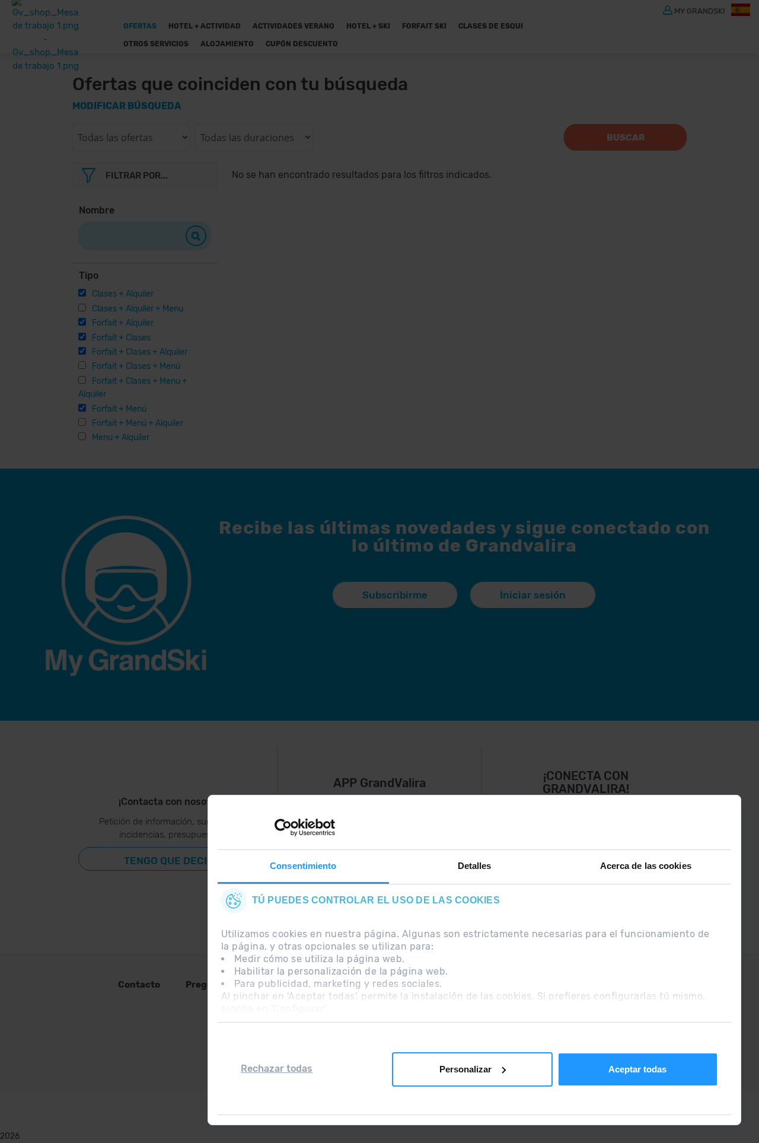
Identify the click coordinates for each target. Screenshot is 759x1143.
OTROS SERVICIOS (156, 44)
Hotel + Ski (368, 26)
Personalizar (465, 1069)
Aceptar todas (637, 1069)
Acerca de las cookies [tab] (645, 866)
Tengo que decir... (173, 861)
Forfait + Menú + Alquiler (137, 423)
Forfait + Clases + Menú (136, 366)
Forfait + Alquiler (123, 323)
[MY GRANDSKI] (667, 9)
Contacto (139, 984)
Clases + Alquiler (123, 294)
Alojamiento (227, 44)
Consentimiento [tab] (303, 866)
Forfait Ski (424, 26)
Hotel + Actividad (204, 26)
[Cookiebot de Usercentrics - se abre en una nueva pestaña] (283, 827)
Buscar (626, 137)
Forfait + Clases (121, 338)
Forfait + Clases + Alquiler (139, 352)
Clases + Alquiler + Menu (137, 309)
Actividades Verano (293, 26)
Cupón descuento (302, 44)
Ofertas (140, 26)
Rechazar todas (276, 1068)
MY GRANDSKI (699, 10)
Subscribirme (395, 595)
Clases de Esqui (490, 26)
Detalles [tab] (475, 866)
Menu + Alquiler (120, 437)
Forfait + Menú (119, 409)
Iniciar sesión (533, 595)
